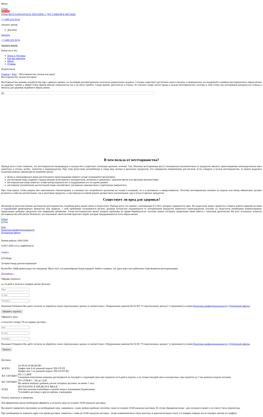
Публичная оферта (11, 232)
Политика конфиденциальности (18, 230)
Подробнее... (7, 273)
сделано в (5, 252)
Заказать (5, 11)
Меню (10, 61)
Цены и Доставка (16, 55)
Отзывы (11, 64)
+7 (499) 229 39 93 (10, 19)
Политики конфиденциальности (210, 306)
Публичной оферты (240, 306)
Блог (3, 227)
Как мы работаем (16, 58)
